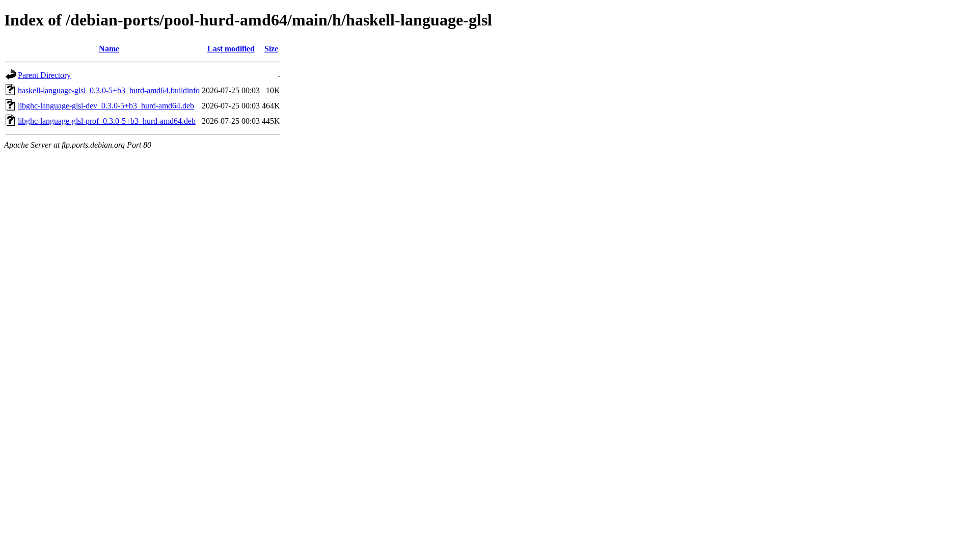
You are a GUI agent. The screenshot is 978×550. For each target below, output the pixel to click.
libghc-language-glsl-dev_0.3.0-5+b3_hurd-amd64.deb (106, 105)
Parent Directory (44, 75)
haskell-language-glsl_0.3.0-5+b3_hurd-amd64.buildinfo (109, 90)
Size (271, 48)
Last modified (231, 48)
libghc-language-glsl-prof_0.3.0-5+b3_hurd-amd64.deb (107, 121)
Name (109, 48)
